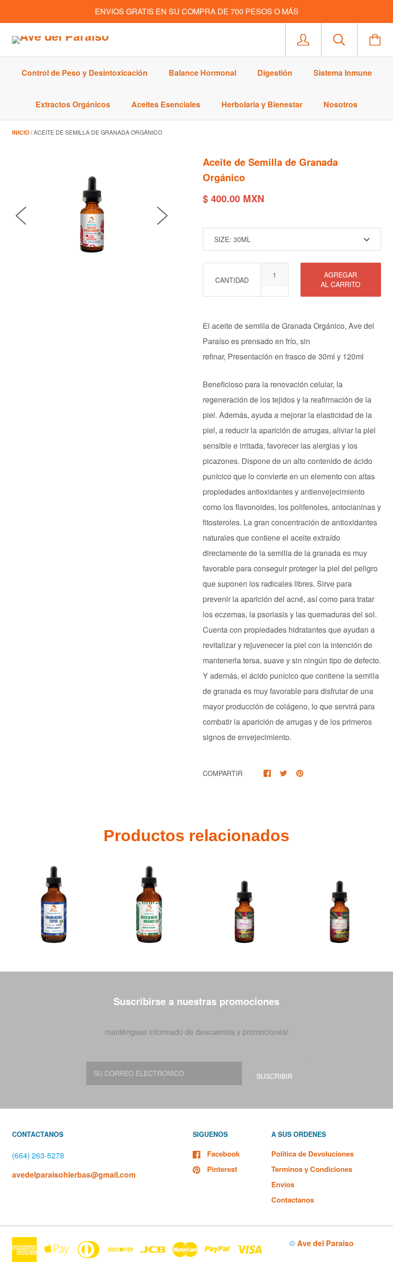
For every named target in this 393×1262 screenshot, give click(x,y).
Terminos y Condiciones (311, 1169)
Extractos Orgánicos (72, 104)
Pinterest (222, 1169)
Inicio (20, 132)
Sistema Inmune (342, 72)
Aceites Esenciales (165, 104)
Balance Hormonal (202, 72)
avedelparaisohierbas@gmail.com (74, 1174)
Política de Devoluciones (312, 1153)
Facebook (223, 1153)
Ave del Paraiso (325, 1243)
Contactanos (292, 1199)
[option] (92, 205)
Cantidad (232, 280)
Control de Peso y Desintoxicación (85, 72)
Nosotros (341, 104)
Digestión (274, 72)
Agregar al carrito (340, 279)
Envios (282, 1184)
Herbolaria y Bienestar (261, 104)
